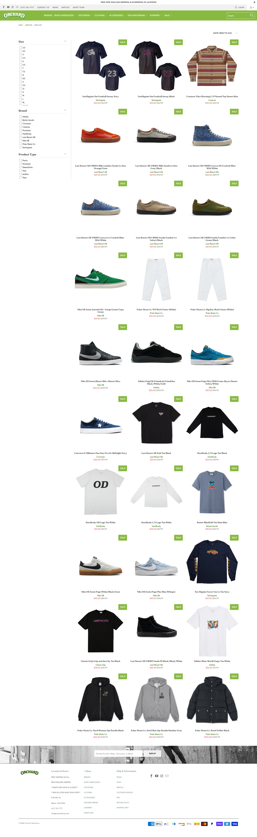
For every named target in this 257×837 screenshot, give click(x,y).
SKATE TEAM (78, 7)
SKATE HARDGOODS (64, 15)
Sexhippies (27, 147)
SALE (167, 15)
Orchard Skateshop (32, 823)
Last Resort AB (28, 137)
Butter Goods (28, 120)
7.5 (23, 71)
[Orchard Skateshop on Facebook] (3, 7)
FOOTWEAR (84, 15)
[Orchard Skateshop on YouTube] (8, 7)
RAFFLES (65, 7)
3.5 (23, 47)
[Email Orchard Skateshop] (17, 7)
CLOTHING (99, 15)
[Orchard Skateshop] (22, 15)
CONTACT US (43, 7)
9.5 (23, 85)
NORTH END (89, 813)
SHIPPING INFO (122, 807)
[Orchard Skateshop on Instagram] (12, 7)
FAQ (118, 797)
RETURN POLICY (123, 802)
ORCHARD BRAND (136, 15)
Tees (24, 170)
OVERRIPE (155, 15)
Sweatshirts (27, 167)
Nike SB (25, 140)
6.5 (23, 64)
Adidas (25, 116)
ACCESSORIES (116, 15)
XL (23, 102)
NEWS (55, 7)
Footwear (26, 130)
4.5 (23, 51)
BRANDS (48, 15)
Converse (26, 123)
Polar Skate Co (28, 144)
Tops (24, 177)
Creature (26, 127)
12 (23, 88)
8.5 (23, 78)
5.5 (23, 58)
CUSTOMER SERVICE (125, 792)
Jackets (25, 174)
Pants (25, 160)
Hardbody (26, 133)
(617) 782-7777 (27, 7)
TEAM (119, 782)
